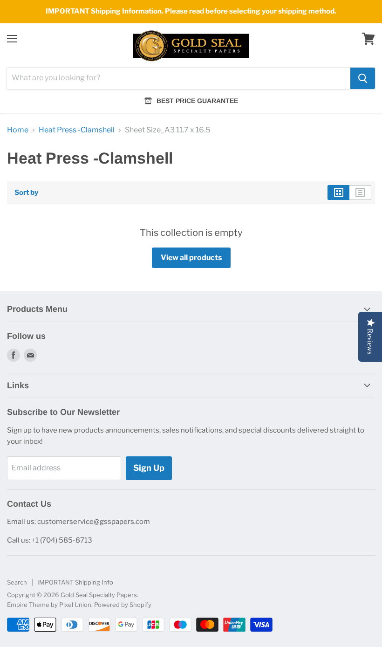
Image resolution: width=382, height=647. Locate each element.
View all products (191, 257)
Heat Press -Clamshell (77, 130)
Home (17, 130)
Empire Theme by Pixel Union (49, 604)
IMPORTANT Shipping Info (75, 582)
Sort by (26, 193)
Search (17, 582)
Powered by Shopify (122, 604)
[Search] (362, 78)
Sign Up (148, 468)
